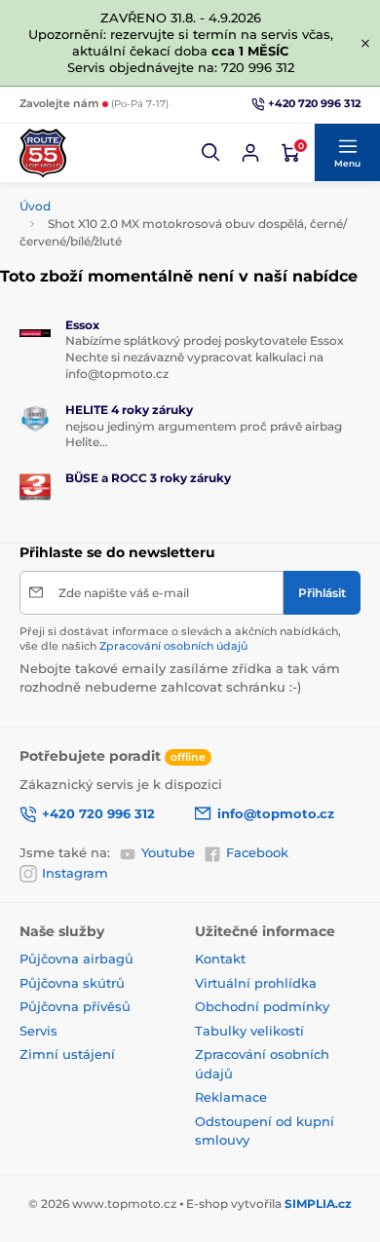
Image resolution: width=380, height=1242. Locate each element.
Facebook (257, 852)
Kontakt (220, 958)
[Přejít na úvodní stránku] (42, 153)
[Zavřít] (365, 43)
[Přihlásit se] (250, 153)
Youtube (168, 852)
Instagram (75, 873)
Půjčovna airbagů (76, 958)
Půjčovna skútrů (72, 983)
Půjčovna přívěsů (75, 1006)
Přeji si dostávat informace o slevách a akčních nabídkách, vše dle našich (180, 638)
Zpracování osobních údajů (173, 646)
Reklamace (231, 1097)
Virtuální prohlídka (256, 983)
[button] (211, 153)
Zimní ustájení (67, 1054)
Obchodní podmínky (262, 1006)
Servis (38, 1030)
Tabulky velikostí (249, 1030)
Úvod (35, 206)
